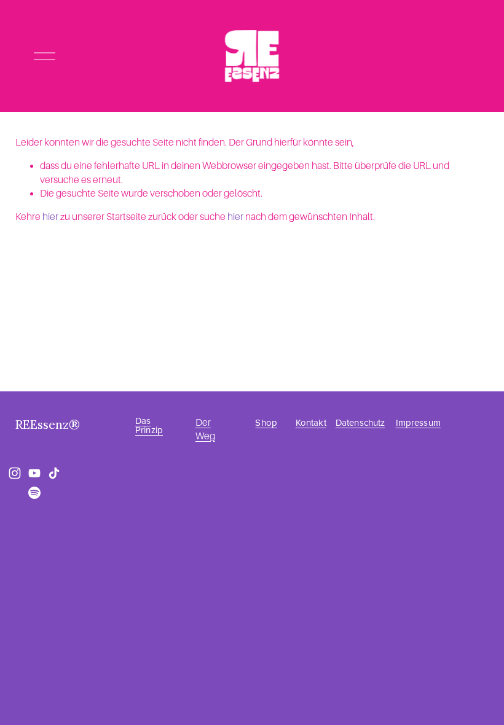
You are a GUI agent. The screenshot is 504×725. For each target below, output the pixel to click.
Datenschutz (360, 422)
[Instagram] (15, 473)
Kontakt (311, 422)
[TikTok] (54, 473)
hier (50, 216)
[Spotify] (34, 493)
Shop (266, 422)
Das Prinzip (149, 425)
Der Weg (205, 429)
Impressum (418, 422)
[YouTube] (34, 473)
